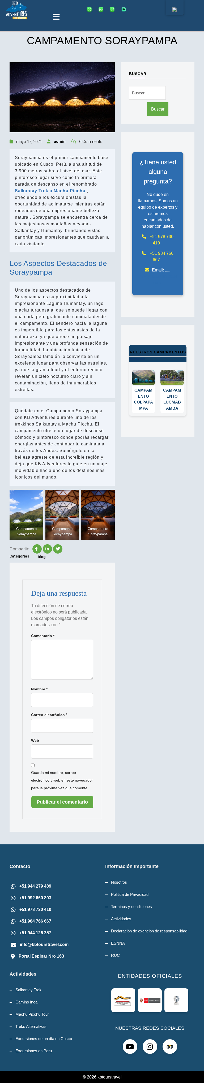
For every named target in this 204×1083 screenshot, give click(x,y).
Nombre (39, 689)
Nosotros (119, 882)
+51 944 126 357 (35, 933)
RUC (115, 955)
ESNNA (118, 943)
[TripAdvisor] (124, 9)
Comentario (42, 636)
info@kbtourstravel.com (44, 944)
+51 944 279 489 (35, 886)
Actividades (121, 919)
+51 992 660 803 (35, 898)
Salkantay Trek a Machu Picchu (51, 190)
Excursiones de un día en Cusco (43, 1038)
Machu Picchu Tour (32, 1014)
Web (35, 740)
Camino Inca (26, 1002)
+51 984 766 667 (35, 921)
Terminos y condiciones (131, 906)
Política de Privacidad (129, 894)
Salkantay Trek (28, 990)
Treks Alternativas (30, 1026)
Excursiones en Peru (33, 1051)
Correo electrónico (49, 715)
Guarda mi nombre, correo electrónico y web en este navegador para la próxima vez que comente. (62, 780)
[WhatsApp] (90, 9)
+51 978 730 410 (35, 909)
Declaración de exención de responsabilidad (149, 931)
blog (41, 557)
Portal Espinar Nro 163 (41, 956)
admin (59, 141)
